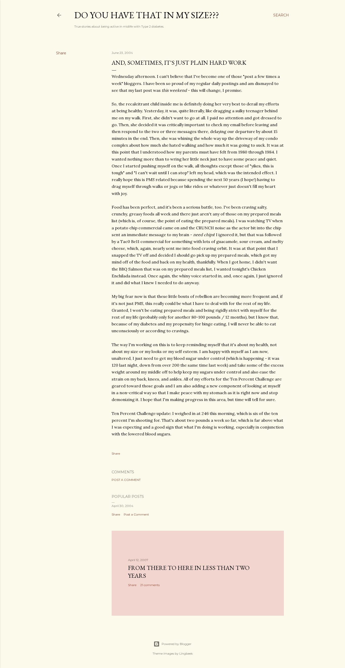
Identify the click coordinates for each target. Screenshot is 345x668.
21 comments (150, 585)
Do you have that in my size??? (146, 15)
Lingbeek (186, 653)
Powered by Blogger (176, 644)
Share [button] (61, 53)
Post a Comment (126, 480)
